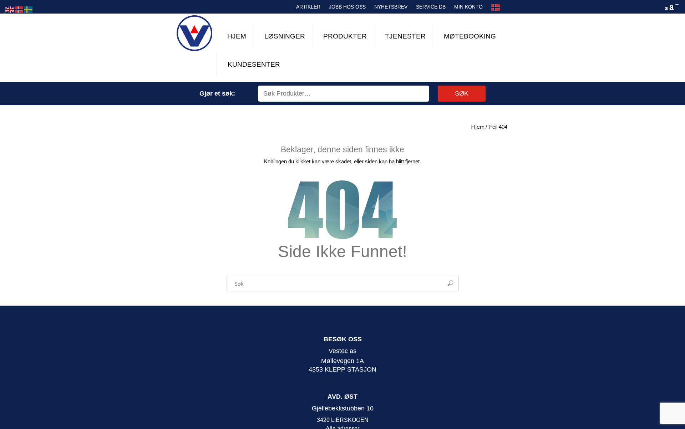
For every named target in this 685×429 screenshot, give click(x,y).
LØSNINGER (284, 36)
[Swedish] (28, 9)
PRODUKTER (345, 36)
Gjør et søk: (217, 93)
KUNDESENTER (254, 64)
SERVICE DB (431, 7)
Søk (461, 93)
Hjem (236, 36)
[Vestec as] (194, 33)
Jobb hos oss (347, 7)
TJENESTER (405, 36)
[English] (10, 9)
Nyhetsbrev (390, 7)
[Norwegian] (496, 7)
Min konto (468, 7)
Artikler (308, 7)
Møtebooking (470, 36)
